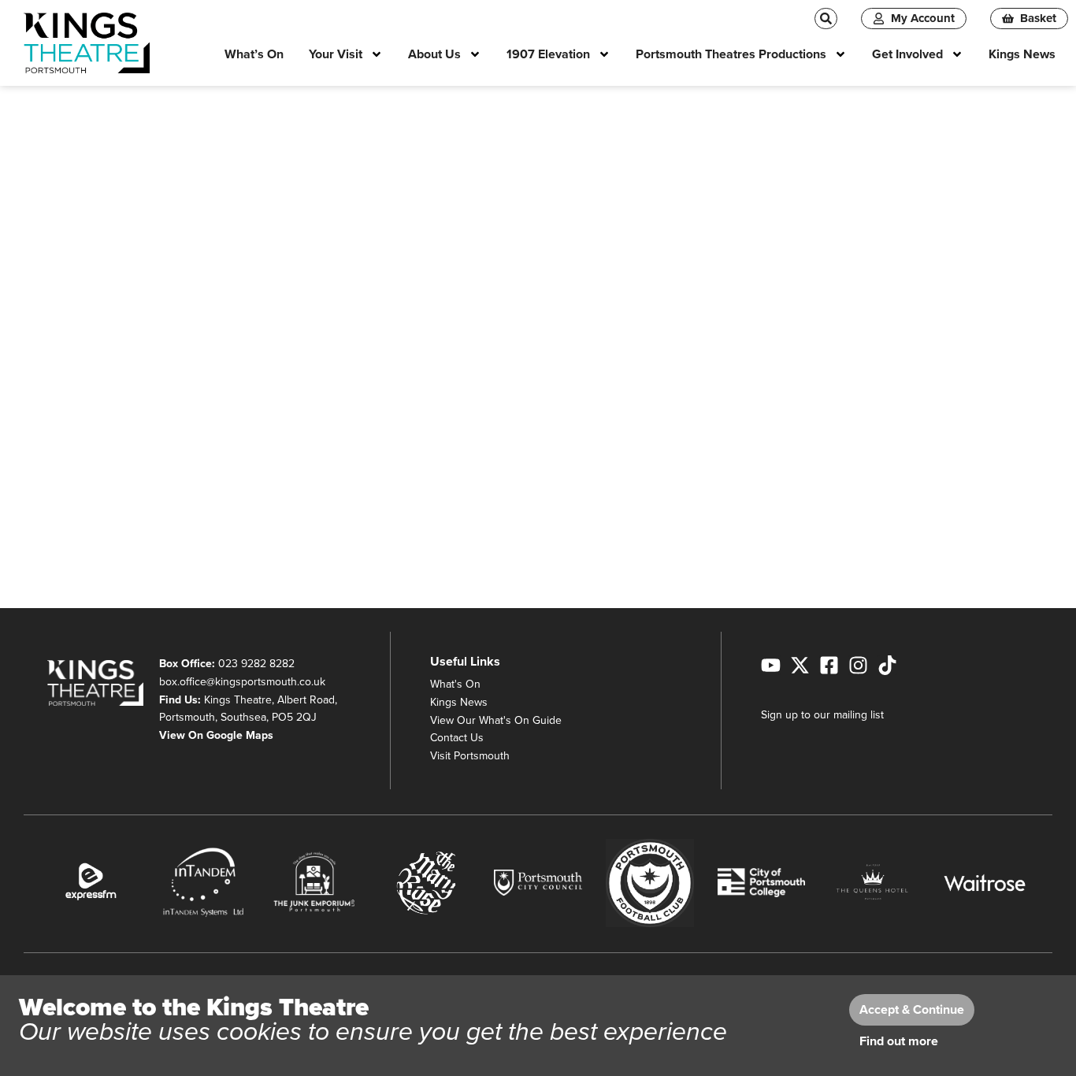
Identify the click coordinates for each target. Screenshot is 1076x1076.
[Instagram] (858, 665)
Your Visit (335, 54)
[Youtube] (771, 665)
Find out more (898, 1041)
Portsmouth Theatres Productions (731, 54)
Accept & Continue (911, 1010)
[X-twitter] (800, 665)
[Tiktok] (887, 665)
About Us (434, 54)
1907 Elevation (548, 54)
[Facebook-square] (829, 665)
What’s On (254, 54)
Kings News (1022, 54)
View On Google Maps (216, 735)
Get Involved (907, 54)
